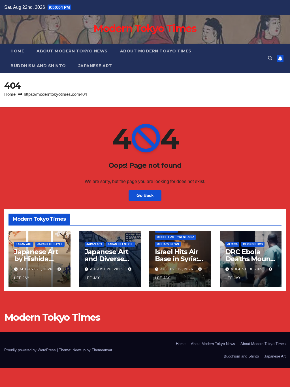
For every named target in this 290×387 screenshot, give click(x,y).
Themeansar (102, 350)
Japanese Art (95, 65)
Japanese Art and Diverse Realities (107, 259)
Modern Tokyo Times (144, 28)
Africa (232, 244)
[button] (270, 58)
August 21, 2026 (37, 269)
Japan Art (24, 244)
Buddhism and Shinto (38, 65)
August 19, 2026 (177, 269)
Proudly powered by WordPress (30, 350)
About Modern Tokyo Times (155, 51)
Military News (168, 244)
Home (17, 51)
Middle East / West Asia (175, 237)
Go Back (145, 195)
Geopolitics (253, 244)
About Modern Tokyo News (72, 51)
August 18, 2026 (248, 269)
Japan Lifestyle (50, 244)
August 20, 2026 (107, 269)
